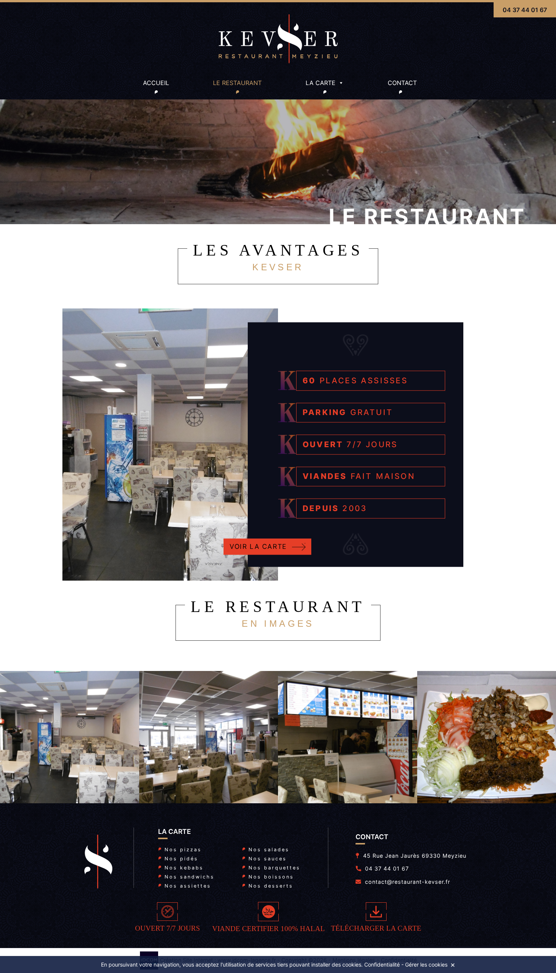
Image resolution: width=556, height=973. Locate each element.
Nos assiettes (188, 886)
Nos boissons (271, 877)
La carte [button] (320, 83)
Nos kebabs (184, 868)
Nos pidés (181, 858)
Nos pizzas (183, 849)
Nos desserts (270, 886)
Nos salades (268, 849)
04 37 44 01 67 (525, 10)
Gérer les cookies (426, 964)
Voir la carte (258, 546)
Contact (402, 83)
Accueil (156, 83)
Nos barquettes (274, 868)
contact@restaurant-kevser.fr (407, 881)
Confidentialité (382, 964)
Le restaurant (237, 83)
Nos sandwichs (189, 877)
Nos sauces (267, 858)
